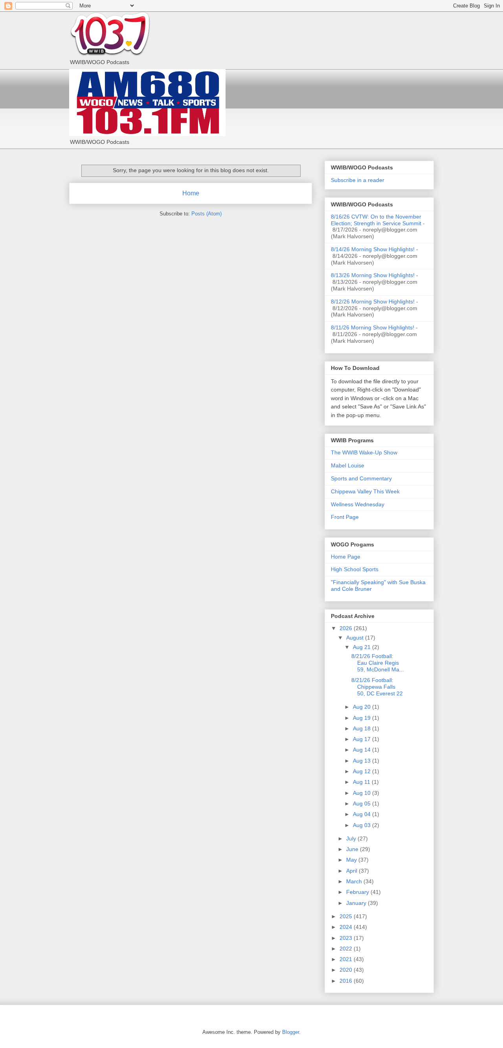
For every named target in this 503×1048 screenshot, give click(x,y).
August (355, 637)
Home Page (345, 556)
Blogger (290, 1032)
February (358, 892)
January (357, 903)
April (352, 871)
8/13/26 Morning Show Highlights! (373, 275)
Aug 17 (362, 739)
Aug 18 (362, 728)
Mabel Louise (347, 465)
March (354, 881)
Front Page (345, 517)
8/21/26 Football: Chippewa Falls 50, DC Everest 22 (377, 687)
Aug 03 (362, 825)
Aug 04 (362, 814)
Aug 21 (362, 647)
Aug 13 (362, 761)
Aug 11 (362, 782)
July (352, 838)
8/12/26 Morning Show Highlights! (373, 301)
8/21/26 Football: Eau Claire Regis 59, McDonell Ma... (377, 663)
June (353, 849)
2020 (347, 970)
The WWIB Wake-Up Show (364, 452)
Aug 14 (362, 749)
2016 (347, 981)
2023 (347, 938)
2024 (347, 927)
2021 (347, 959)
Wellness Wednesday (357, 504)
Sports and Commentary (361, 478)
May (352, 860)
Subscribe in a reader (357, 180)
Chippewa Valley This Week (365, 491)
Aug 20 (362, 707)
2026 (347, 628)
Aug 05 (362, 803)
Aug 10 (362, 793)
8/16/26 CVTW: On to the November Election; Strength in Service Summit (376, 219)
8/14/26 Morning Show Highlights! (373, 249)
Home (190, 193)
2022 (347, 948)
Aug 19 (362, 718)
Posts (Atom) (206, 214)
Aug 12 (362, 771)
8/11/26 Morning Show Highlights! (372, 327)
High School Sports (354, 569)
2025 (347, 916)
